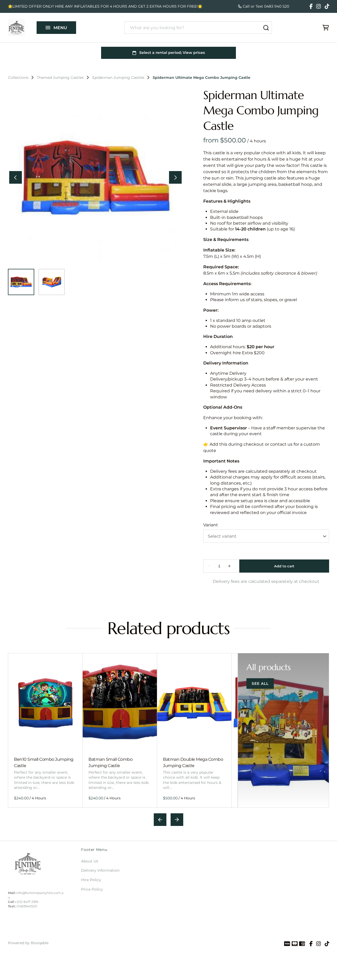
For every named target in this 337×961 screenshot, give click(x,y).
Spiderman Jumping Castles (118, 77)
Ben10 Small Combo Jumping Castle (43, 762)
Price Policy (92, 889)
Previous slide (160, 819)
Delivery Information (100, 870)
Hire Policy (91, 879)
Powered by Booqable (28, 943)
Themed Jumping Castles (60, 77)
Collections (18, 77)
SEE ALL (260, 683)
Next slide (177, 819)
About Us (89, 861)
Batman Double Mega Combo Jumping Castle (193, 762)
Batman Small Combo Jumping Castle (110, 762)
